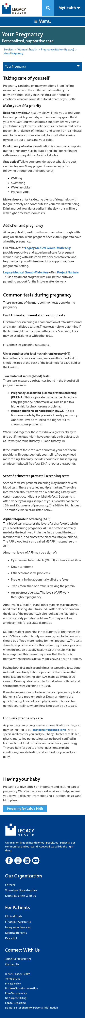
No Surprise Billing (15, 998)
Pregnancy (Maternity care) (57, 49)
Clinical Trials (13, 916)
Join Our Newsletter (18, 959)
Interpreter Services (17, 927)
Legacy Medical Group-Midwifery (48, 248)
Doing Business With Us (20, 896)
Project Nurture (67, 272)
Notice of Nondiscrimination (21, 988)
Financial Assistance (18, 922)
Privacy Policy (13, 983)
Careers (10, 885)
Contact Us (12, 964)
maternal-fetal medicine (49, 730)
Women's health (27, 49)
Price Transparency (16, 993)
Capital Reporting (15, 1003)
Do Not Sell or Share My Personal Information (31, 1007)
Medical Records (16, 933)
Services (9, 49)
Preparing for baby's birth (25, 808)
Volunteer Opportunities (21, 890)
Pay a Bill (11, 938)
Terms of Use (12, 978)
